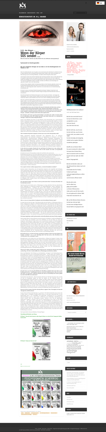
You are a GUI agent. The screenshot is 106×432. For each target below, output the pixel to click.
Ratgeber (71, 352)
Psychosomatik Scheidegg (26, 414)
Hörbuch (76, 343)
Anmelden (69, 397)
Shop (41, 13)
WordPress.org (70, 404)
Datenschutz (49, 428)
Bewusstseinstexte (31, 13)
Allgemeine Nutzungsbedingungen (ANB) (61, 428)
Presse (37, 13)
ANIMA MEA (27, 412)
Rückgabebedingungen (75, 428)
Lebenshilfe (72, 344)
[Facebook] (86, 3)
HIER (68, 222)
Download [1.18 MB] (25, 408)
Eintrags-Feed (69, 399)
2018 (22, 412)
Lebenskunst (81, 345)
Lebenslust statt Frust (71, 385)
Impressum (44, 428)
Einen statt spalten (70, 387)
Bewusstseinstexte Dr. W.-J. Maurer (34, 411)
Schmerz (35, 414)
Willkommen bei (22, 13)
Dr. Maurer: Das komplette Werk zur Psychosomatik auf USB (74, 382)
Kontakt (39, 428)
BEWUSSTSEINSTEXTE (71, 300)
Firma (36, 428)
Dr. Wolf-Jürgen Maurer (44, 412)
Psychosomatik (54, 412)
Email (73, 414)
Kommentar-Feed (70, 401)
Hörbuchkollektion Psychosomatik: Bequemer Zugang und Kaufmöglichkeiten (76, 379)
